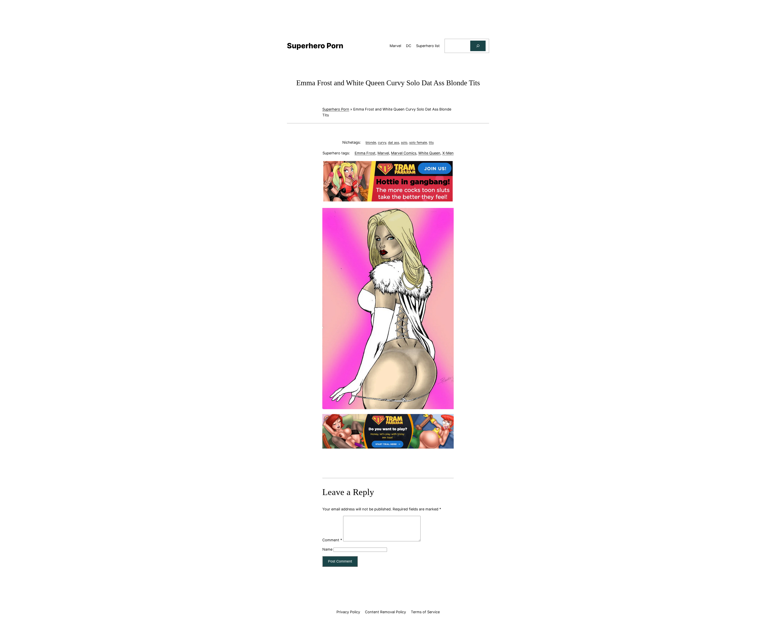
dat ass (393, 142)
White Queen (429, 153)
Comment (332, 540)
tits (431, 142)
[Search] (478, 46)
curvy (382, 142)
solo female (418, 142)
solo (404, 142)
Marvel (383, 153)
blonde (371, 142)
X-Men (448, 153)
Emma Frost (365, 153)
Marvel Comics (403, 153)
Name (327, 549)
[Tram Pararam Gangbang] (388, 200)
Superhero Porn (335, 109)
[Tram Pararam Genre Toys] (388, 447)
